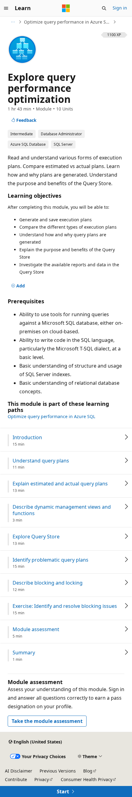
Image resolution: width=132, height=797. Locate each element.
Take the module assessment (47, 721)
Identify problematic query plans (50, 560)
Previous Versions (58, 771)
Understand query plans (41, 461)
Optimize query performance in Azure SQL (67, 22)
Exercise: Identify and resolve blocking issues (65, 606)
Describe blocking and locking (48, 583)
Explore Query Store (36, 536)
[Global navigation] (6, 8)
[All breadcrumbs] (12, 22)
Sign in (120, 8)
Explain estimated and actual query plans (60, 484)
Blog (87, 771)
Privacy (41, 779)
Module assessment (36, 629)
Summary (24, 652)
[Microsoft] (66, 8)
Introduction (27, 437)
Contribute (16, 779)
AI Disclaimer (18, 771)
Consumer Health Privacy (86, 779)
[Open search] (104, 8)
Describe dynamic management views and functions (62, 510)
